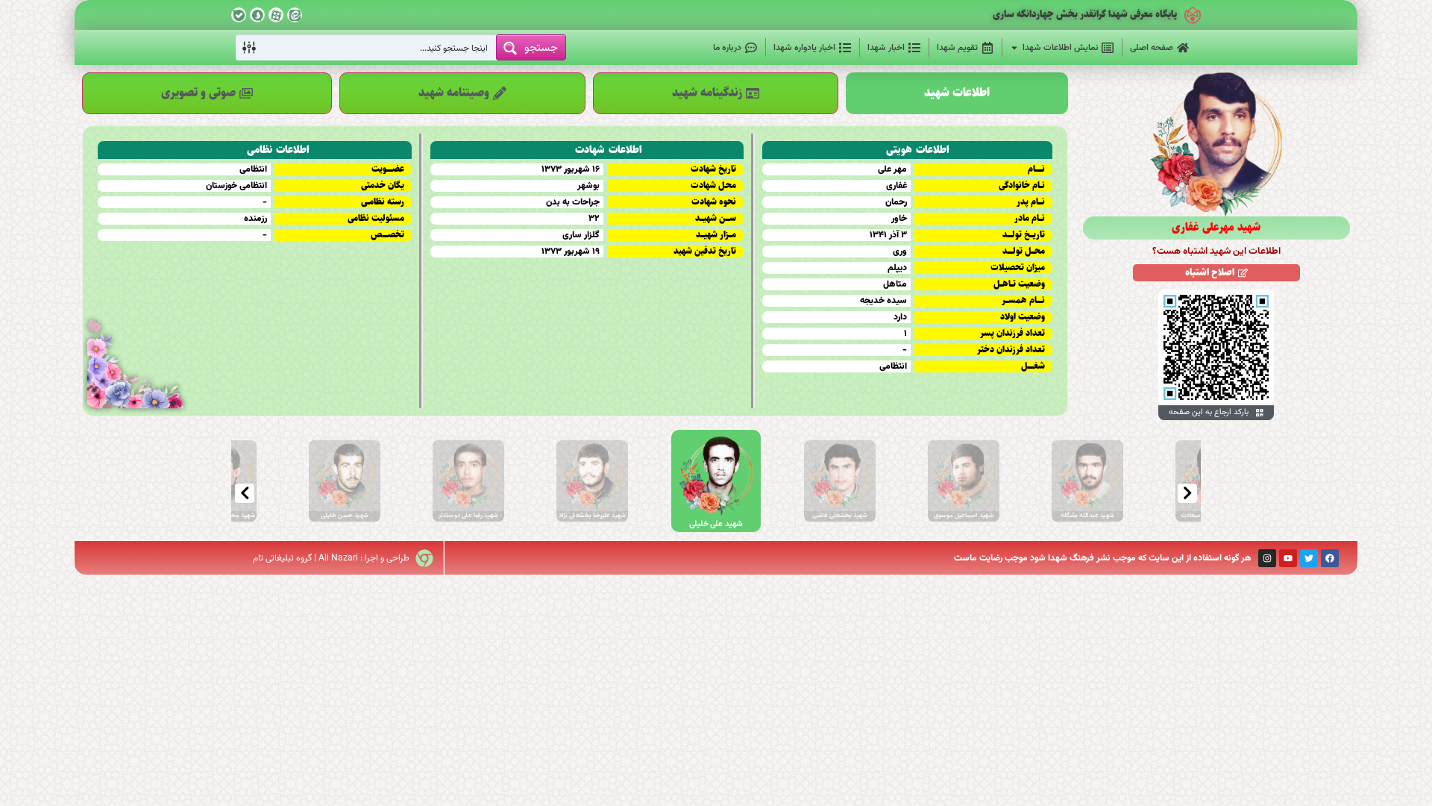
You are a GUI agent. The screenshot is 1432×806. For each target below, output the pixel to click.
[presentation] (244, 493)
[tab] (957, 93)
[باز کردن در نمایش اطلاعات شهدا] (1014, 47)
